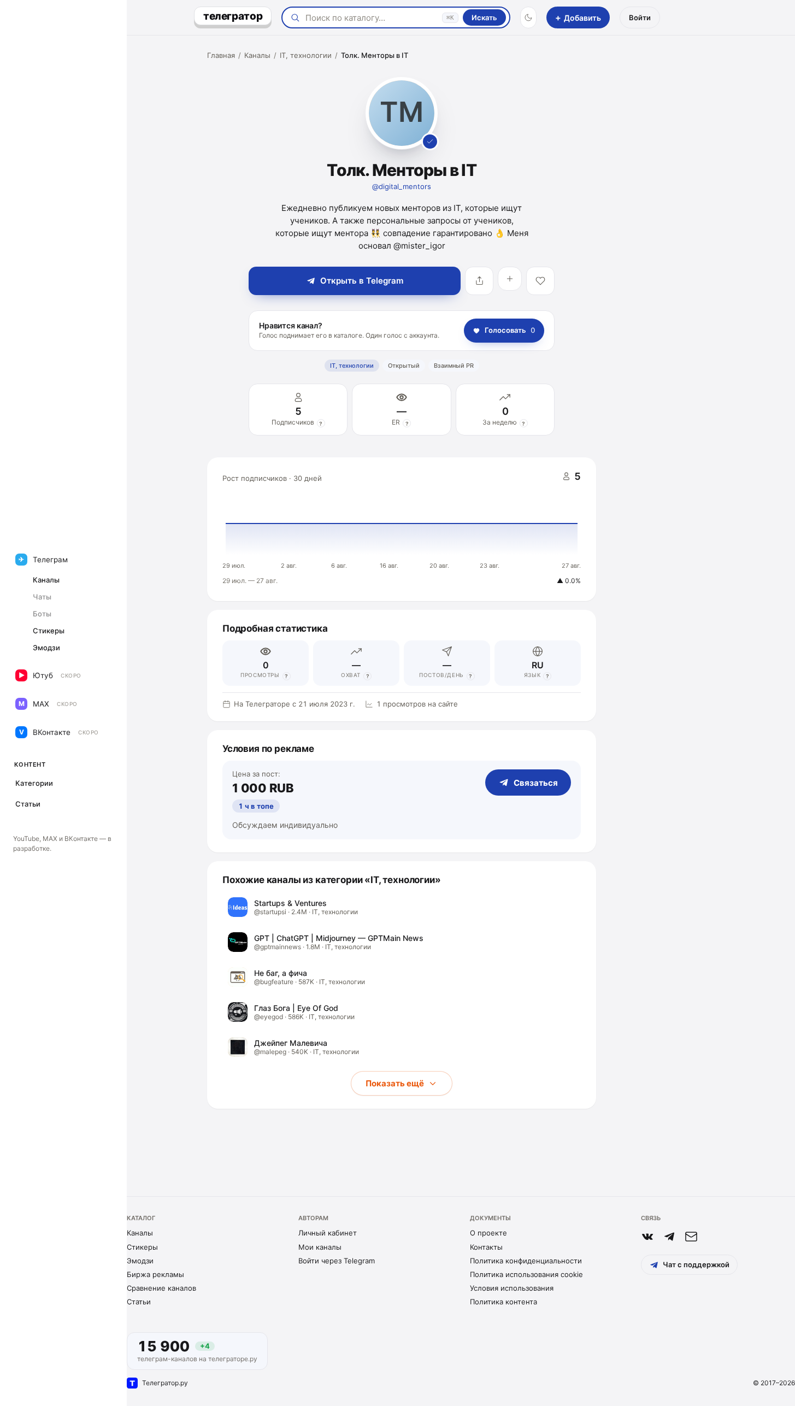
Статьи (139, 1301)
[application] (401, 529)
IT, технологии (306, 55)
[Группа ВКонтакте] (647, 1236)
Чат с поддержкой (696, 1264)
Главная (221, 55)
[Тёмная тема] (528, 17)
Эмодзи (140, 1260)
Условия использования (511, 1288)
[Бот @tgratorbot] (669, 1236)
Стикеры (142, 1247)
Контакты (486, 1247)
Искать (484, 17)
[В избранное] (540, 281)
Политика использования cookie (526, 1274)
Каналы (257, 55)
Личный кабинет (327, 1232)
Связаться (536, 783)
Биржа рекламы (155, 1274)
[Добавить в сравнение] (510, 279)
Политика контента (503, 1301)
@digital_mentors (401, 186)
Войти (640, 17)
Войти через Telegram (336, 1260)
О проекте (488, 1232)
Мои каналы (319, 1247)
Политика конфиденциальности (526, 1260)
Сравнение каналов (161, 1288)
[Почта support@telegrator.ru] (691, 1236)
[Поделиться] (479, 281)
